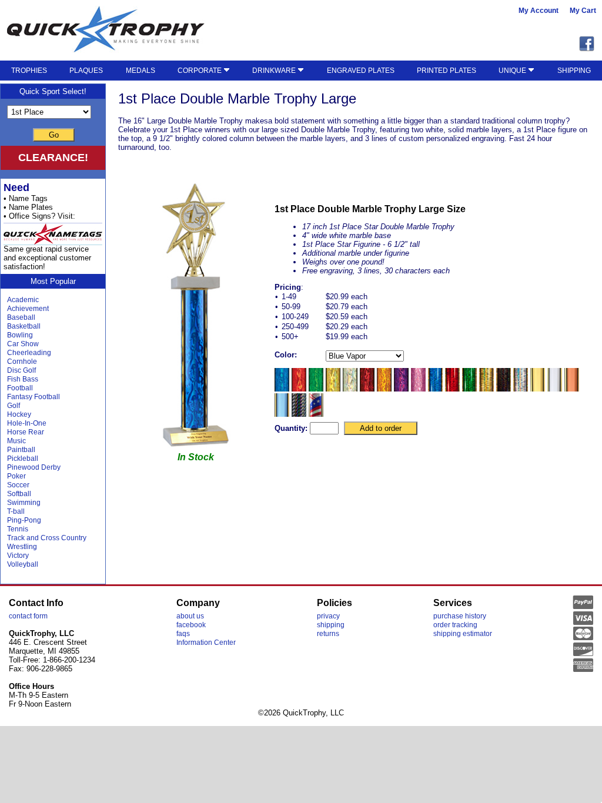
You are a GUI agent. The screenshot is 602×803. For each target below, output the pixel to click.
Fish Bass (22, 379)
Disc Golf (21, 370)
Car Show (23, 344)
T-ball (16, 511)
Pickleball (22, 458)
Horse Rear (25, 432)
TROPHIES (29, 70)
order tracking (455, 625)
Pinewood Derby (34, 467)
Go (54, 135)
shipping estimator (462, 634)
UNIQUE (513, 70)
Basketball (24, 326)
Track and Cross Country (46, 538)
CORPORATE (200, 70)
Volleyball (22, 564)
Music (16, 441)
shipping (331, 625)
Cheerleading (29, 353)
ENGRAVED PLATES (360, 70)
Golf (13, 406)
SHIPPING (574, 70)
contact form (28, 616)
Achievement (28, 309)
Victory (18, 555)
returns (328, 634)
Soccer (18, 485)
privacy (328, 616)
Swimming (24, 502)
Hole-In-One (26, 423)
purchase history (459, 616)
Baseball (21, 317)
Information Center (206, 642)
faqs (183, 634)
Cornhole (22, 361)
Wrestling (22, 547)
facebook (191, 625)
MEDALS (140, 70)
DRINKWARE (274, 70)
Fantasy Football (33, 397)
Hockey (19, 414)
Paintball (21, 450)
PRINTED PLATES (446, 70)
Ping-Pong (24, 520)
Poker (16, 476)
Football (20, 388)
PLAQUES (86, 70)
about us (190, 616)
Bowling (20, 335)
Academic (23, 300)
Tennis (17, 529)
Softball (19, 494)
